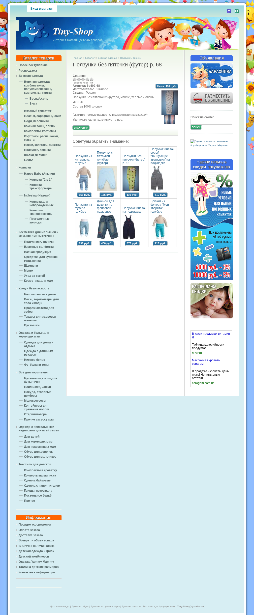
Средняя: (80, 76)
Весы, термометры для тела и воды (41, 301)
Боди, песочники (36, 121)
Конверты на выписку (40, 475)
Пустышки (31, 325)
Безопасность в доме (40, 294)
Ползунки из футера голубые (83, 208)
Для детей (31, 436)
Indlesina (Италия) (37, 195)
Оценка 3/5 (83, 79)
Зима (33, 103)
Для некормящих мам (40, 446)
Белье (28, 160)
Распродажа (28, 70)
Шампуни (31, 265)
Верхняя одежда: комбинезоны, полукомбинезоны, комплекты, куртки (38, 87)
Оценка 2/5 (79, 79)
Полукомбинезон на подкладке (135, 209)
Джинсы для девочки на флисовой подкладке (105, 206)
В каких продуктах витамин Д (211, 335)
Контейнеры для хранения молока (37, 407)
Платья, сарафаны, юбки (42, 116)
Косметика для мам (38, 280)
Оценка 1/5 (75, 79)
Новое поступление (33, 65)
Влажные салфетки (39, 247)
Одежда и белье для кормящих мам (34, 334)
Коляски (25, 167)
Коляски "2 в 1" (41, 179)
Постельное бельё (38, 495)
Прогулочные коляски (40, 220)
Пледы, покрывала (38, 490)
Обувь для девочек (38, 451)
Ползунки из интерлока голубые (83, 159)
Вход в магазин (42, 8)
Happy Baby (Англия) (39, 173)
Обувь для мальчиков (40, 456)
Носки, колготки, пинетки (42, 145)
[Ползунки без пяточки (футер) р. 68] (169, 114)
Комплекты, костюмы (40, 131)
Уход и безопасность (34, 288)
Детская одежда (31, 76)
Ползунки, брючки (37, 150)
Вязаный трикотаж (38, 111)
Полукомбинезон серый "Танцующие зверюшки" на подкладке (163, 156)
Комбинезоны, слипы (39, 126)
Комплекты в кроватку (40, 470)
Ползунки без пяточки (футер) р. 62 (134, 159)
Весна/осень (39, 98)
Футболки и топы (36, 364)
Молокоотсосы (35, 400)
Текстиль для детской (35, 464)
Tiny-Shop (73, 30)
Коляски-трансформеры (41, 186)
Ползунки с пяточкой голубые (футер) (105, 158)
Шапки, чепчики (35, 155)
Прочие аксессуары (39, 419)
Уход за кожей (34, 276)
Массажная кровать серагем (206, 362)
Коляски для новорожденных (42, 203)
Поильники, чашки (37, 387)
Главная (77, 57)
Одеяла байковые (37, 480)
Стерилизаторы (35, 414)
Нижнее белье (34, 360)
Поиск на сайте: (202, 117)
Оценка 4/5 (87, 79)
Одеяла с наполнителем (42, 485)
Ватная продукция (37, 252)
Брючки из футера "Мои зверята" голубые (160, 206)
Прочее (29, 501)
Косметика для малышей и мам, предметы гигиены (38, 233)
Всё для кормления (33, 372)
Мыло (28, 270)
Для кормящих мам (38, 441)
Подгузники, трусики (39, 242)
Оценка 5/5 (92, 79)
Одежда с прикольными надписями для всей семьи (39, 428)
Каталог (90, 57)
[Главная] (229, 11)
